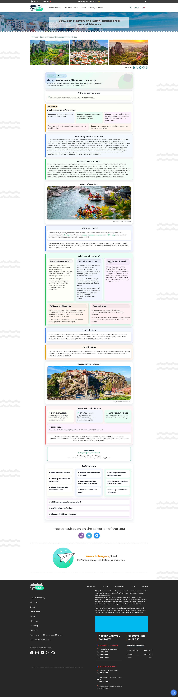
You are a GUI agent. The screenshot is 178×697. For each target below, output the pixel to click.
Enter (36, 1)
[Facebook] (134, 67)
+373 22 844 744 (103, 673)
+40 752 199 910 (103, 652)
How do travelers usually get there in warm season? (117, 482)
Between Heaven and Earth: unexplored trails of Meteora (58, 37)
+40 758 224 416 (103, 655)
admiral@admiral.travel (135, 645)
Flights (145, 586)
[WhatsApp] (147, 67)
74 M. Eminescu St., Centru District (108, 670)
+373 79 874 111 (103, 682)
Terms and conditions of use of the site (46, 635)
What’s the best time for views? (87, 491)
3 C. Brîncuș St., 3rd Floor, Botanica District (110, 686)
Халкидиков (68, 235)
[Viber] (143, 67)
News (76, 8)
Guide (32, 607)
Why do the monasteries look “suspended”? (58, 488)
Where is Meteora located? (60, 472)
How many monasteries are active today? (59, 480)
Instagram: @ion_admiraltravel (89, 453)
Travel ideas (67, 8)
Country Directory (54, 8)
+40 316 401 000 (103, 658)
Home (36, 37)
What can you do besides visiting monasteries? (116, 474)
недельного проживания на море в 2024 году (98, 235)
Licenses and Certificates (40, 640)
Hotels (105, 586)
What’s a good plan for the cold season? (117, 491)
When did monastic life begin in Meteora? (89, 474)
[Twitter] (137, 67)
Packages (91, 586)
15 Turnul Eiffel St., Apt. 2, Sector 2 (108, 649)
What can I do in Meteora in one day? (63, 514)
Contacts (100, 8)
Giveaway (91, 8)
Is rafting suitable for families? (61, 508)
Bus (133, 586)
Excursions (119, 586)
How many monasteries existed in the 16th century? (87, 482)
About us (82, 8)
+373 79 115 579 (103, 688)
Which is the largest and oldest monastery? (66, 502)
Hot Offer (34, 602)
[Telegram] (140, 67)
